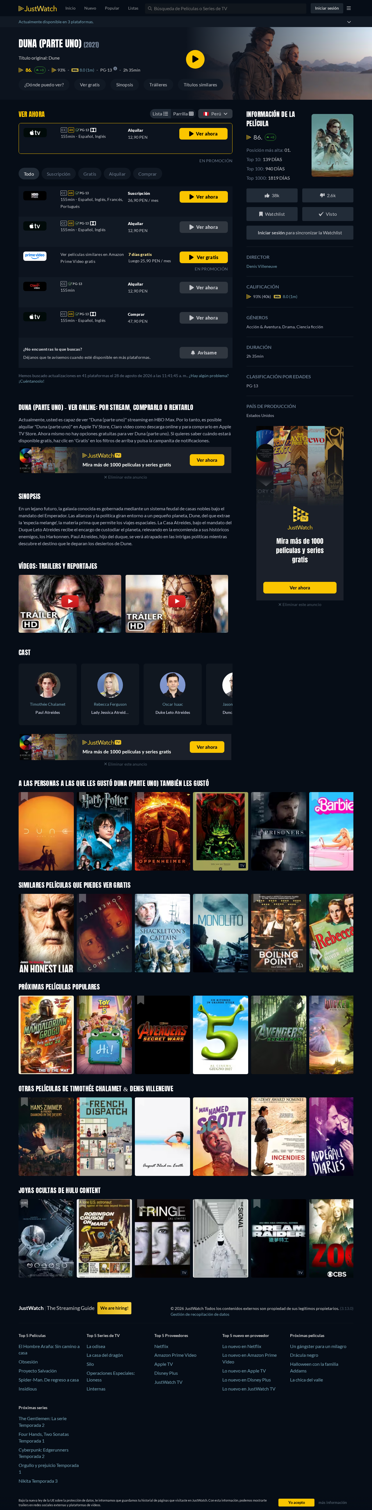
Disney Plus (166, 1373)
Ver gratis (90, 84)
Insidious (28, 1388)
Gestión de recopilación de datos (200, 1314)
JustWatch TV (168, 1382)
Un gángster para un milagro (318, 1346)
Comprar (147, 174)
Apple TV (163, 1364)
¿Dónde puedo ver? (44, 84)
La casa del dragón (105, 1355)
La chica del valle (306, 1379)
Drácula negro (304, 1355)
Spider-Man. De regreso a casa (49, 1379)
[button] (46, 1035)
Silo (90, 1364)
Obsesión (28, 1361)
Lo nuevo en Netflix (241, 1346)
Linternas (96, 1388)
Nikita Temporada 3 (38, 1481)
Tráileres (158, 84)
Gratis (89, 174)
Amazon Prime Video (175, 1355)
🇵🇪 (212, 113)
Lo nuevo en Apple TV (244, 1370)
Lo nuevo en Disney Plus (246, 1379)
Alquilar (117, 174)
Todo (29, 174)
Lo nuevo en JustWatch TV (249, 1388)
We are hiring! (114, 1308)
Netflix (161, 1346)
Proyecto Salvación (38, 1370)
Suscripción (59, 174)
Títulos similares (200, 84)
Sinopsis (124, 84)
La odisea (96, 1346)
